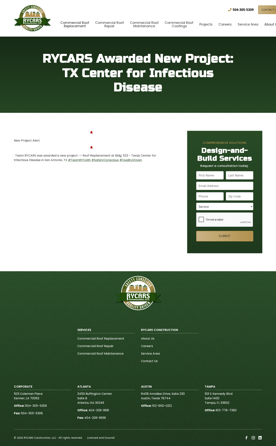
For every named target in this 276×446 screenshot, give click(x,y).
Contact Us (149, 361)
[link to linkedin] (260, 437)
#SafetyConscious (105, 160)
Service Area (150, 353)
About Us (147, 338)
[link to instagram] (253, 437)
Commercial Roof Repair (95, 346)
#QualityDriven (130, 160)
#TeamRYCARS (79, 160)
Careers (147, 346)
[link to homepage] (32, 18)
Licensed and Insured (101, 437)
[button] (74, 25)
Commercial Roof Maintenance (100, 353)
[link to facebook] (246, 437)
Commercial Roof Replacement (100, 338)
